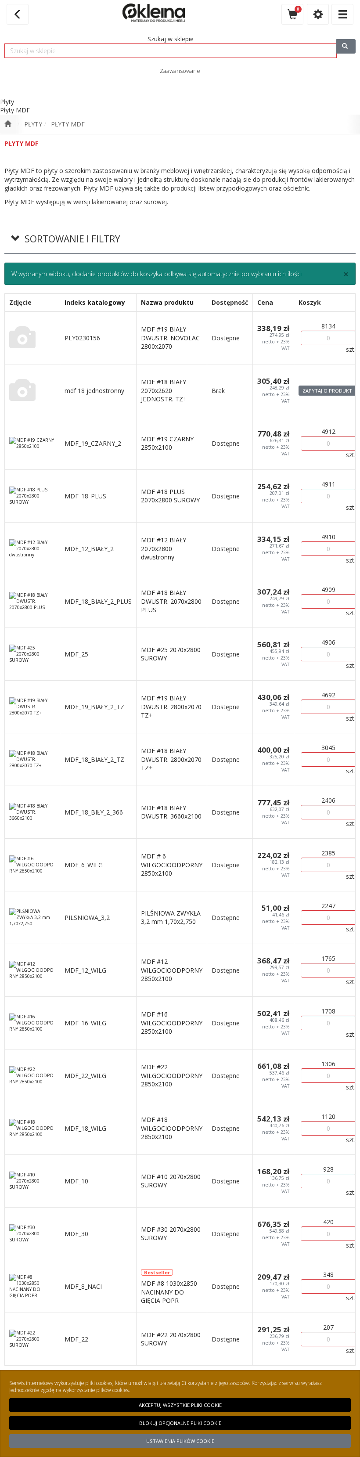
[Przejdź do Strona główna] (7, 124)
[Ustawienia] (318, 14)
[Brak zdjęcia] (32, 338)
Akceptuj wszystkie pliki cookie (180, 1405)
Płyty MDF (68, 124)
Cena (265, 302)
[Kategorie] (342, 14)
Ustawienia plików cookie (180, 1441)
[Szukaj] (346, 46)
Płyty (33, 124)
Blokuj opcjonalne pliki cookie (180, 1423)
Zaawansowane (180, 71)
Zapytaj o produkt (327, 390)
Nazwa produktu (167, 302)
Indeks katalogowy (95, 302)
